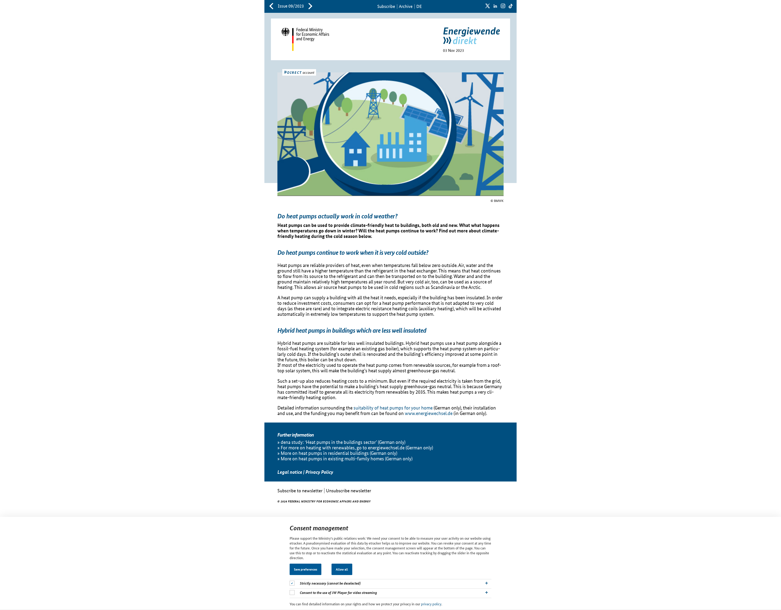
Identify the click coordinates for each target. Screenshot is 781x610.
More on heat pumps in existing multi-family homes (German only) (346, 459)
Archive (405, 6)
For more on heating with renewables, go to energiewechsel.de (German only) (357, 448)
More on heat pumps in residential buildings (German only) (339, 453)
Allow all (342, 569)
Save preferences (305, 569)
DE (419, 6)
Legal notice (289, 472)
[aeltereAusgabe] (271, 6)
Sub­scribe (386, 6)
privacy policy (431, 603)
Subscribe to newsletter (300, 490)
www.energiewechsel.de (429, 413)
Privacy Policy (319, 472)
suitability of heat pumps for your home (393, 408)
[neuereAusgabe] (310, 6)
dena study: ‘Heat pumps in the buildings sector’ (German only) (343, 442)
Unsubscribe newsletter (348, 490)
